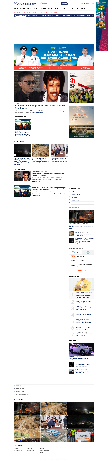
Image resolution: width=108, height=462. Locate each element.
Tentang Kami (18, 450)
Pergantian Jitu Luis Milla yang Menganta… (84, 308)
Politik (86, 292)
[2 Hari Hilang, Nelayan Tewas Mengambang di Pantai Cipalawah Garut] (23, 124)
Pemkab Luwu (75, 197)
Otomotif (78, 300)
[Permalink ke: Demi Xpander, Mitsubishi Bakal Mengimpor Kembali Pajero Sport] (81, 349)
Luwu (73, 191)
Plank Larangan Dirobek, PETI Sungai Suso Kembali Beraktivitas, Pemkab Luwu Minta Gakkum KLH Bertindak (22, 161)
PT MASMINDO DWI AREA (78, 203)
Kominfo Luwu (75, 194)
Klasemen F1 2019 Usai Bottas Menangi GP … (83, 328)
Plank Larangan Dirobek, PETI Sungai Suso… (84, 242)
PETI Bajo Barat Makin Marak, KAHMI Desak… (84, 234)
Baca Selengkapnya (37, 112)
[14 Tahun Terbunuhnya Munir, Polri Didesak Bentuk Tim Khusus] (41, 86)
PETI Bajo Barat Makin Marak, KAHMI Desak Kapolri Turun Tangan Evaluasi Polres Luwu (45, 15)
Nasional (86, 223)
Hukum (84, 238)
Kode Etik (29, 448)
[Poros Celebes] (25, 3)
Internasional (80, 223)
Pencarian (64, 3)
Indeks (16, 448)
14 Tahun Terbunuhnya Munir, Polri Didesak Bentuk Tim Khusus (40, 106)
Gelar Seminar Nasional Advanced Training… (83, 296)
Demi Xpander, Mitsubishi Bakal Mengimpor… (84, 302)
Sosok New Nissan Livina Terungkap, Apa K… (82, 365)
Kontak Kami (30, 450)
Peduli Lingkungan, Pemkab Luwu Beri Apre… (84, 321)
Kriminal (37, 171)
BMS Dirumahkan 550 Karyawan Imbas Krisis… (81, 227)
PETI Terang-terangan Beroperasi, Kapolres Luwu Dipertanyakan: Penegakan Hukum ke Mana (40, 161)
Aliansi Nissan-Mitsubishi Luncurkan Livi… (84, 334)
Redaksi (42, 448)
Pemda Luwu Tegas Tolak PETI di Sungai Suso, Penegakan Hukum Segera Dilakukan (59, 161)
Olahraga (78, 306)
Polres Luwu (75, 200)
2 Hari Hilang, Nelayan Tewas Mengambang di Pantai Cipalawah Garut (22, 134)
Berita (33, 171)
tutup (97, 0)
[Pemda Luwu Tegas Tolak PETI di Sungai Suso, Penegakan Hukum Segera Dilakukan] (59, 150)
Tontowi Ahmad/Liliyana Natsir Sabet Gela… (83, 315)
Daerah (74, 223)
